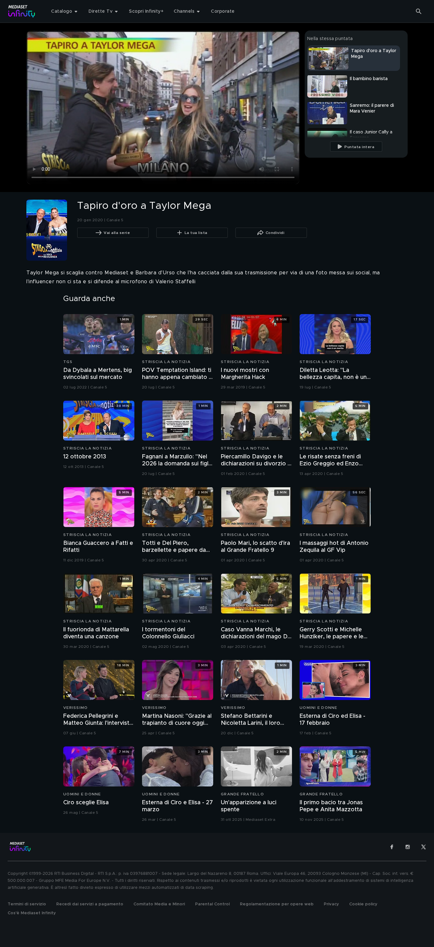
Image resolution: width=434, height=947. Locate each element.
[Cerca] (419, 11)
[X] (423, 847)
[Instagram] (407, 847)
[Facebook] (392, 847)
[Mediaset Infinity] (22, 11)
